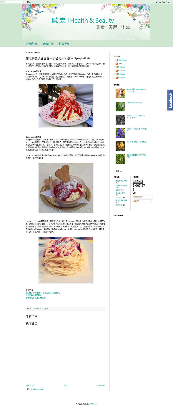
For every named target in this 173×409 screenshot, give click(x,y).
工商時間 (119, 205)
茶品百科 (119, 198)
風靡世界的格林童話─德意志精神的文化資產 (43, 293)
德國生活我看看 (121, 200)
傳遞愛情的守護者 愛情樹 (36, 298)
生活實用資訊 (120, 193)
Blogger (94, 404)
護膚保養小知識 (121, 186)
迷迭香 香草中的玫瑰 (134, 103)
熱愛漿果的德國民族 (33, 295)
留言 (137, 201)
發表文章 (139, 197)
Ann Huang (122, 60)
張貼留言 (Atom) (37, 389)
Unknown (121, 67)
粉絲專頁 (64, 43)
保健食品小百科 (121, 181)
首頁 (65, 385)
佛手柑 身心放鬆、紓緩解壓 (137, 142)
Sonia (120, 63)
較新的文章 (30, 385)
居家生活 (119, 190)
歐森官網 (48, 43)
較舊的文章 (101, 385)
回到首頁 (31, 43)
